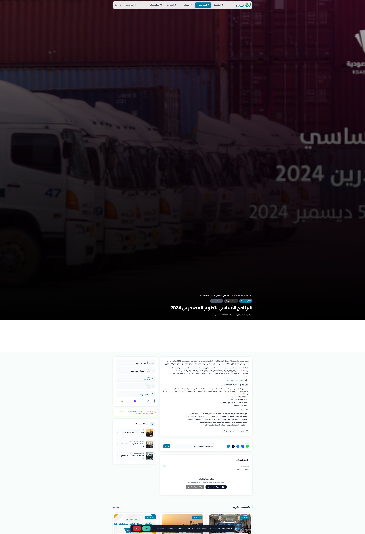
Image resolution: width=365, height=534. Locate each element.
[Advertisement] (182, 334)
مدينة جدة (146, 379)
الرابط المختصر (210, 443)
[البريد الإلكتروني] (135, 401)
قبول (146, 528)
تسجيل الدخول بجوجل (216, 487)
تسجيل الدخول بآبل (194, 487)
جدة (148, 387)
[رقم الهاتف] (122, 401)
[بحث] (121, 5)
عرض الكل (116, 507)
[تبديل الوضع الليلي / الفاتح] (116, 5)
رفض (137, 528)
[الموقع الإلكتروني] (148, 401)
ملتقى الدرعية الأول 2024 (234, 380)
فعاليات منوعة (237, 295)
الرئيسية (249, 295)
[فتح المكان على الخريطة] (118, 378)
